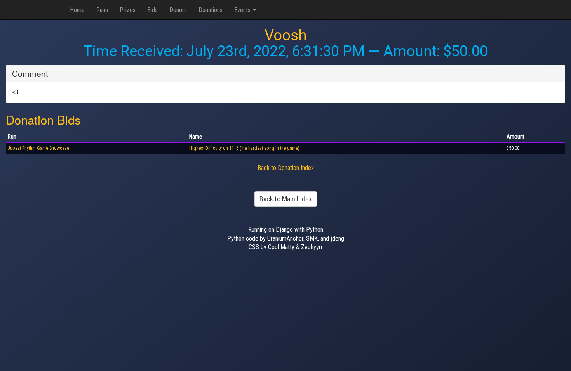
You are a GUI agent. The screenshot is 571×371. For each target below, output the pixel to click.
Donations (210, 10)
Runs (102, 10)
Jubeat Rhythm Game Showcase (38, 148)
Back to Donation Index (286, 168)
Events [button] (243, 10)
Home (77, 10)
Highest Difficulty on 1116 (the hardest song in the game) (244, 148)
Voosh (286, 35)
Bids (152, 10)
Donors (178, 10)
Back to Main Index (285, 199)
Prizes (128, 10)
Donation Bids (43, 119)
